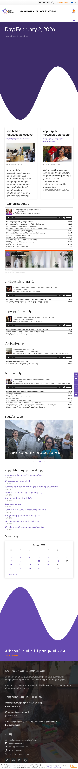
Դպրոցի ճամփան (20, 272)
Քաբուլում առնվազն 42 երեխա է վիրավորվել (26, 510)
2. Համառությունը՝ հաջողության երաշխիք (22, 364)
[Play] (8, 218)
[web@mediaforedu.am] (7, 743)
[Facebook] (40, 2)
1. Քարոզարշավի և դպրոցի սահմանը (20, 222)
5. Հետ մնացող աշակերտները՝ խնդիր (20, 231)
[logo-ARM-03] (8, 11)
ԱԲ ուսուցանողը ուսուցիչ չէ (17, 481)
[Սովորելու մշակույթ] (39, 439)
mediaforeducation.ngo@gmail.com (23, 740)
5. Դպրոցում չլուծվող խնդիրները (18, 400)
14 (58, 561)
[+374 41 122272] (7, 750)
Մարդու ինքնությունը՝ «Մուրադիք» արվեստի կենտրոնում (31, 487)
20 (48, 565)
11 (30, 561)
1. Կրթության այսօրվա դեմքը (17, 361)
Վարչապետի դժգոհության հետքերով (22, 515)
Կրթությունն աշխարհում (56, 139)
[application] (39, 218)
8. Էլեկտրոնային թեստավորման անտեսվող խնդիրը (25, 407)
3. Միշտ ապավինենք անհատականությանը (22, 226)
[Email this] (76, 374)
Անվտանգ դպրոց (13, 504)
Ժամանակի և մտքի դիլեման (18, 498)
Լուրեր (8, 139)
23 (11, 568)
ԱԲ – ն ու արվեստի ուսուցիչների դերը (22, 521)
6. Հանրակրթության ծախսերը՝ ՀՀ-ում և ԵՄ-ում (23, 402)
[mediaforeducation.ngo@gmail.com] (7, 740)
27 (48, 568)
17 (20, 565)
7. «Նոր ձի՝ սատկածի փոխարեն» (18, 235)
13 (48, 561)
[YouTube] (44, 2)
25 (30, 568)
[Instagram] (25, 760)
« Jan (10, 574)
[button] (52, 3)
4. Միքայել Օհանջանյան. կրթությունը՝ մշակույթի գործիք (27, 228)
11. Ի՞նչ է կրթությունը (14, 244)
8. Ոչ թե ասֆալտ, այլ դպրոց (16, 237)
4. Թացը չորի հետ (12, 398)
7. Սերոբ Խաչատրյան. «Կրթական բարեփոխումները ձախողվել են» (31, 405)
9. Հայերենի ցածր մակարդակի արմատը (21, 239)
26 (39, 568)
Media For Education (9, 272)
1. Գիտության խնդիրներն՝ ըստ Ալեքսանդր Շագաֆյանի (27, 329)
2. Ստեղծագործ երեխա (15, 393)
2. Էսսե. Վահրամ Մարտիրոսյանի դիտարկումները (25, 331)
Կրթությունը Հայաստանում (20, 139)
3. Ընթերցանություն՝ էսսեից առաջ (19, 334)
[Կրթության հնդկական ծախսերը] (57, 154)
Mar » (14, 574)
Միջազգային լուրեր (49, 141)
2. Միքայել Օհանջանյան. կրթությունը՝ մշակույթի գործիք (27, 302)
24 (20, 568)
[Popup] (74, 11)
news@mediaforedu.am (18, 747)
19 (39, 565)
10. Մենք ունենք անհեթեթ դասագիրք (20, 242)
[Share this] (76, 378)
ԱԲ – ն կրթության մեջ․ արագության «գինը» (24, 527)
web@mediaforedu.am (18, 743)
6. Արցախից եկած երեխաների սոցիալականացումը (25, 233)
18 (30, 565)
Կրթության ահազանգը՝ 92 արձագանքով (24, 475)
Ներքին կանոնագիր (54, 767)
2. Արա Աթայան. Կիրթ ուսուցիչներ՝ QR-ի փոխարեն (25, 224)
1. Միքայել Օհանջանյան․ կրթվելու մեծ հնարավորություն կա (28, 299)
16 (11, 565)
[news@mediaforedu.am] (7, 747)
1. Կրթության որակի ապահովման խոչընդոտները (25, 391)
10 (20, 561)
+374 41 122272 (15, 750)
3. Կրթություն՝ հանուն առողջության (19, 396)
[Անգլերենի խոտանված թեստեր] (20, 152)
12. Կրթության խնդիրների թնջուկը (19, 246)
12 (39, 561)
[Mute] (64, 218)
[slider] (68, 217)
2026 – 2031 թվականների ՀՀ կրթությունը (23, 492)
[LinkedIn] (48, 2)
